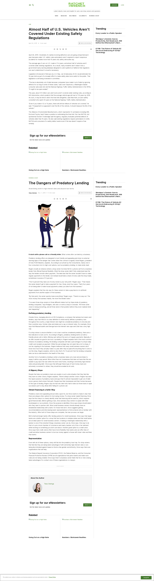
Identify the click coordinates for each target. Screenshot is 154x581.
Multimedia (72, 15)
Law (30, 24)
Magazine (64, 15)
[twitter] (60, 49)
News (56, 15)
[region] (77, 577)
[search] (33, 5)
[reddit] (63, 49)
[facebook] (54, 49)
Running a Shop (94, 15)
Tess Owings (33, 193)
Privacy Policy (52, 577)
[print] (91, 49)
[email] (66, 49)
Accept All (146, 577)
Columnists (83, 15)
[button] (30, 5)
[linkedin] (57, 49)
